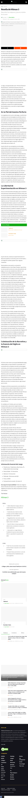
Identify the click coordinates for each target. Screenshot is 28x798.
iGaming (12, 756)
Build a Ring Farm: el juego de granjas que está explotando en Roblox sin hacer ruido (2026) (17, 684)
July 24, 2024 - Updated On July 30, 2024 (16, 603)
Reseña (12, 775)
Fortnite (3, 774)
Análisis (3, 756)
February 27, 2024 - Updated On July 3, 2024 (11, 19)
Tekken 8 (11, 228)
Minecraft (3, 775)
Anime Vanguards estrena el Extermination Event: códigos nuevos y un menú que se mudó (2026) (17, 700)
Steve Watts (11, 17)
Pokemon (3, 779)
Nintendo (12, 762)
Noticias (12, 764)
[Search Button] (26, 2)
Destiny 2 (3, 770)
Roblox (21, 756)
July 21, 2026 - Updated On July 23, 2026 (15, 709)
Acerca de (3, 788)
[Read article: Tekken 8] (4, 230)
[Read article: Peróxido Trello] (4, 235)
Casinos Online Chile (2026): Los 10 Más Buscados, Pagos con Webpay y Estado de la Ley (17, 714)
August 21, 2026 (5, 679)
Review (12, 777)
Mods (11, 760)
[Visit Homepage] (14, 2)
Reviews (5, 6)
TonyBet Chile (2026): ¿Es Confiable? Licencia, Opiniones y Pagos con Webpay (17, 706)
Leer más (3, 744)
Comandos (3, 762)
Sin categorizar (22, 759)
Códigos (3, 760)
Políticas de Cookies (11, 788)
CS (1, 764)
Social (20, 761)
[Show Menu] (1, 2)
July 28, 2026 (11, 687)
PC (10, 770)
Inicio (2, 6)
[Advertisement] (14, 653)
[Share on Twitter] (7, 48)
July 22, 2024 (11, 235)
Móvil (2, 777)
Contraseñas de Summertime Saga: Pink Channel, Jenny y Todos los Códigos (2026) (17, 638)
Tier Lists (21, 766)
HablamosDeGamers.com (6, 730)
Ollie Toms (7, 603)
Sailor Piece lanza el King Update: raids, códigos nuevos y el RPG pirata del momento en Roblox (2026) (17, 692)
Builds (2, 758)
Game (4, 599)
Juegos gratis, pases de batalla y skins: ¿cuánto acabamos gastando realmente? (13, 676)
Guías (2, 768)
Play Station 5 (13, 772)
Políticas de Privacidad (5, 789)
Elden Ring (3, 772)
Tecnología (22, 764)
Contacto (14, 789)
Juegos (12, 758)
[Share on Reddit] (20, 48)
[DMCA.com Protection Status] (4, 749)
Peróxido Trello (12, 233)
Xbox (11, 768)
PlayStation (12, 766)
